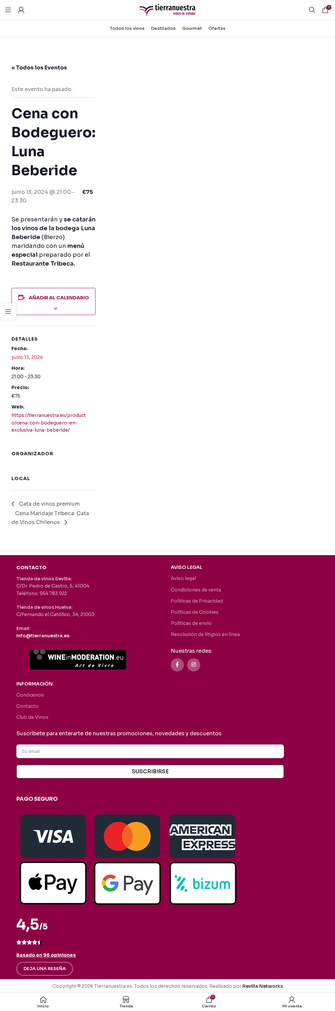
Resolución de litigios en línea (205, 634)
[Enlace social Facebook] (177, 664)
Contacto (27, 706)
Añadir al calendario (59, 298)
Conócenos (30, 695)
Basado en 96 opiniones (46, 955)
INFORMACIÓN (34, 684)
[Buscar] (312, 9)
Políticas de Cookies (195, 612)
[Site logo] (167, 9)
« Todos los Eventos (39, 67)
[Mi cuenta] (21, 9)
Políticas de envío (191, 623)
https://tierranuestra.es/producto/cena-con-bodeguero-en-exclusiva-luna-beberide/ (48, 422)
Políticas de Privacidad (197, 601)
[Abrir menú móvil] (8, 9)
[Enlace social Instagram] (193, 664)
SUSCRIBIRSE (150, 771)
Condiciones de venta (196, 590)
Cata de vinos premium (49, 503)
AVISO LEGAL (187, 567)
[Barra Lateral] (8, 311)
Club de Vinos (32, 717)
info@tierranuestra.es (42, 636)
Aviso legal (183, 578)
